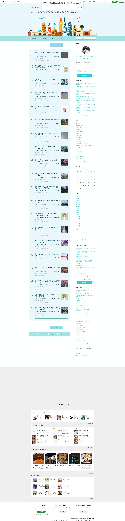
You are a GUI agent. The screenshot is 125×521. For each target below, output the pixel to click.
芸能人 (44, 412)
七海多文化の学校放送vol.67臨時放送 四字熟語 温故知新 (85, 108)
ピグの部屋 (89, 58)
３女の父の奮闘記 (79, 263)
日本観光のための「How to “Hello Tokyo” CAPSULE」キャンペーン (84, 90)
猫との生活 (76, 428)
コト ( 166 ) (78, 139)
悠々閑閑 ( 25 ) (79, 147)
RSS (79, 353)
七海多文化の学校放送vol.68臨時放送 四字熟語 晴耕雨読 (86, 105)
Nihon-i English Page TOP (81, 340)
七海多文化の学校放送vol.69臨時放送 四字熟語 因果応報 (86, 101)
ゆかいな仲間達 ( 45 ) (80, 141)
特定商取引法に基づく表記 (85, 520)
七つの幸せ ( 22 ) (79, 158)
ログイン (121, 1)
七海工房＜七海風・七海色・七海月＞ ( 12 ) (85, 145)
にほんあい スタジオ (80, 333)
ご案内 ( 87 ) (78, 127)
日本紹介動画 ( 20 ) (80, 125)
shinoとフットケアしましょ (82, 273)
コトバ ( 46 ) (79, 135)
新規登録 (114, 1)
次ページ (56, 44)
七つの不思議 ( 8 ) (80, 156)
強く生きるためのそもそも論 (82, 305)
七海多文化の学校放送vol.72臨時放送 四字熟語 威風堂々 (85, 94)
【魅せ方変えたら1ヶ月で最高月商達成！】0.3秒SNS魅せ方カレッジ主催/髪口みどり (85, 261)
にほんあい (78, 323)
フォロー (85, 75)
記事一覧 (44, 38)
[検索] (94, 38)
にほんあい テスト (80, 335)
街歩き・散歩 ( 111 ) (80, 131)
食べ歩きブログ (79, 298)
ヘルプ (93, 520)
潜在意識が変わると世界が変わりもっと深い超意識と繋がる (85, 257)
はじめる (41, 511)
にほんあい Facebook (80, 327)
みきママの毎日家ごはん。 (82, 302)
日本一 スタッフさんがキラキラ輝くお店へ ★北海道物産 (86, 310)
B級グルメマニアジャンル (37, 412)
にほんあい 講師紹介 (80, 337)
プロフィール (83, 58)
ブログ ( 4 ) (78, 123)
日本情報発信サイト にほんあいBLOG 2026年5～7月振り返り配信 (86, 87)
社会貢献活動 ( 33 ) (80, 154)
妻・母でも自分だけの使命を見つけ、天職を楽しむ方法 (85, 248)
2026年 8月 (85, 169)
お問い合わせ (61, 520)
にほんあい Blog (79, 325)
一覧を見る (86, 115)
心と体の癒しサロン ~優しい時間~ (86, 270)
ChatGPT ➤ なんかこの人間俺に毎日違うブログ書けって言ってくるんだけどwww (85, 268)
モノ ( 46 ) (78, 137)
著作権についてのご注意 (83, 355)
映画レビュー (55, 428)
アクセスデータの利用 (75, 520)
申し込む (83, 511)
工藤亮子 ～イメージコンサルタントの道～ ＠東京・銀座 (85, 296)
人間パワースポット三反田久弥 (82, 293)
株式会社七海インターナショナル (86, 56)
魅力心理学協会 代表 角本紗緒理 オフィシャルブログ (85, 291)
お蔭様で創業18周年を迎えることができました (85, 96)
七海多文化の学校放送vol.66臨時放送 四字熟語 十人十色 (86, 111)
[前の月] (81, 169)
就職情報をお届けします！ (81, 254)
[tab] (37, 412)
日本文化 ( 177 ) (79, 129)
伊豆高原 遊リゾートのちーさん (82, 300)
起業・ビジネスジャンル (81, 71)
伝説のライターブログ (80, 307)
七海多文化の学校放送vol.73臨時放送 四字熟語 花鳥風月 (85, 84)
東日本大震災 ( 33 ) (80, 151)
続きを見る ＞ (93, 66)
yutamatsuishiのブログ (81, 265)
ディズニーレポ (35, 428)
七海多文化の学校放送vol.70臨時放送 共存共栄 (85, 98)
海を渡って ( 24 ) (79, 149)
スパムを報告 (54, 520)
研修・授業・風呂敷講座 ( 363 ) (82, 143)
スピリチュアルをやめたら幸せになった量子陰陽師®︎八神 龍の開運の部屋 (85, 252)
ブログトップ (34, 38)
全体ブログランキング (80, 70)
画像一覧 (53, 38)
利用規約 (67, 520)
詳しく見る (62, 511)
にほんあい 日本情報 (80, 331)
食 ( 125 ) (78, 133)
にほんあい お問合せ (80, 329)
